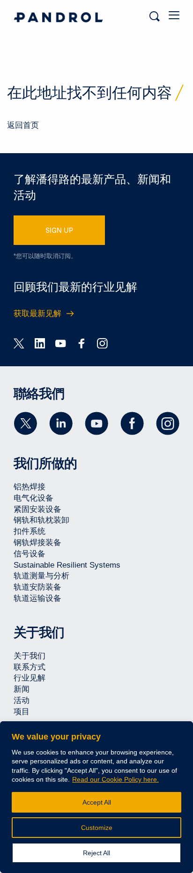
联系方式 (29, 667)
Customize (96, 827)
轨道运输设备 (37, 598)
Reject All (96, 853)
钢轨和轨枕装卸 (41, 520)
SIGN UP (59, 230)
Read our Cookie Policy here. (115, 779)
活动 (22, 700)
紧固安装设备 (37, 509)
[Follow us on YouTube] (96, 423)
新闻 (22, 689)
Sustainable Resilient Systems (67, 565)
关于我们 (29, 655)
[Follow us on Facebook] (132, 423)
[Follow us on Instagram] (167, 423)
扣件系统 (29, 531)
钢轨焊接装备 (37, 542)
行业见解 (29, 677)
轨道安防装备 (37, 587)
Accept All (96, 802)
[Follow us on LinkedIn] (61, 423)
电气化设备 (33, 498)
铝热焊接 (29, 486)
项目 (22, 711)
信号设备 (29, 553)
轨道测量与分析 (41, 575)
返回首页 (23, 125)
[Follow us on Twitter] (25, 423)
